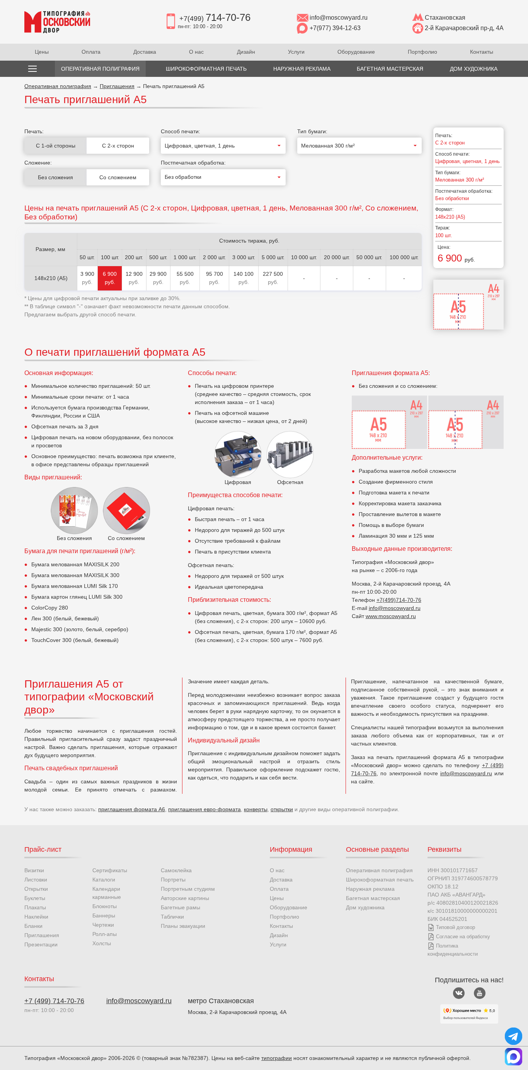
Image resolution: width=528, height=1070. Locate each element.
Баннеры (103, 915)
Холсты (101, 943)
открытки (282, 809)
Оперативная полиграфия (57, 86)
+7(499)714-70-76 (398, 600)
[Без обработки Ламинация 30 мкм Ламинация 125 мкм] (223, 177)
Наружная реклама (370, 889)
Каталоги (103, 879)
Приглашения (117, 86)
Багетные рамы (180, 907)
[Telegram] (514, 1036)
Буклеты (34, 898)
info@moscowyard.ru (339, 18)
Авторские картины (185, 898)
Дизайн (246, 52)
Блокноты (104, 906)
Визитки (34, 870)
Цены (42, 52)
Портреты (173, 879)
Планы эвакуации (183, 926)
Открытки (36, 889)
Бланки (33, 926)
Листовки (35, 879)
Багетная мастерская (373, 898)
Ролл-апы (104, 934)
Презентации (41, 944)
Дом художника (365, 907)
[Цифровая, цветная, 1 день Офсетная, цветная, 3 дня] (223, 146)
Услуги (296, 52)
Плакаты (35, 907)
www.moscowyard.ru (391, 616)
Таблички (172, 917)
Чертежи (103, 925)
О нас (196, 52)
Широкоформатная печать (380, 879)
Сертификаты (109, 870)
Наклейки (36, 917)
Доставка (144, 52)
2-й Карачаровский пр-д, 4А (464, 28)
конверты (255, 809)
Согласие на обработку (463, 936)
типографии (276, 1058)
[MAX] (514, 1057)
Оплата (91, 52)
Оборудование (356, 52)
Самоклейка (176, 870)
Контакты (481, 52)
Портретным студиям (188, 889)
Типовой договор (455, 927)
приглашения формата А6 (131, 809)
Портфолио (422, 52)
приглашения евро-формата (204, 809)
